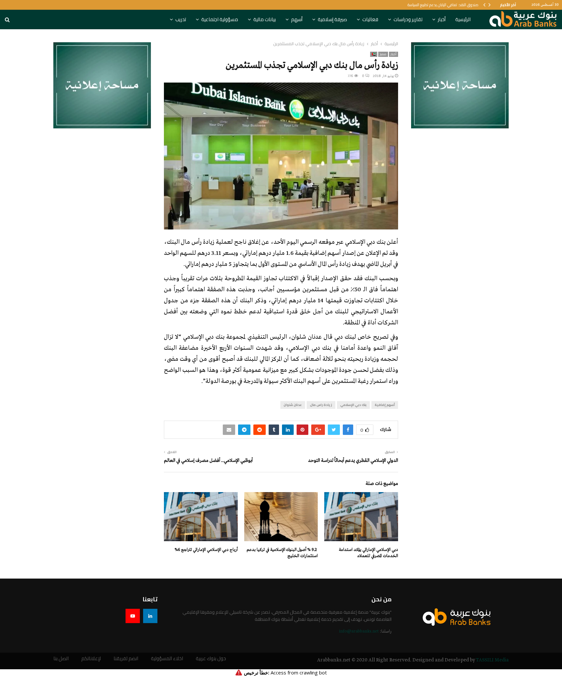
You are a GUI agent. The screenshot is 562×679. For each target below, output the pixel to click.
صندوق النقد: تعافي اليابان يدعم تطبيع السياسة (443, 4)
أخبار (442, 19)
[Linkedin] (150, 616)
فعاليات (370, 19)
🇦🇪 (374, 54)
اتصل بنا (61, 658)
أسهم (296, 19)
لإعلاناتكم (91, 658)
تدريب (180, 19)
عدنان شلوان (293, 405)
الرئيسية (463, 19)
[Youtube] (133, 616)
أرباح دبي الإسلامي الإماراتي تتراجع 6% (206, 550)
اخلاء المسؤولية (167, 658)
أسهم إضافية (385, 405)
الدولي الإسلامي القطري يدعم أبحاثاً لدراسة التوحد (353, 460)
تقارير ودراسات (408, 19)
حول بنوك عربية (211, 658)
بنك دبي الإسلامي (353, 405)
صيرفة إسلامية (332, 19)
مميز (383, 54)
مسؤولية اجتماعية (219, 19)
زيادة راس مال (321, 405)
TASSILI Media (492, 660)
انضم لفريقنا (126, 658)
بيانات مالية (264, 19)
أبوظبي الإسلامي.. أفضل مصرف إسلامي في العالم (208, 460)
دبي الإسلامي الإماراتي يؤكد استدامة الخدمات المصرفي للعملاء (368, 552)
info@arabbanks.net (359, 631)
